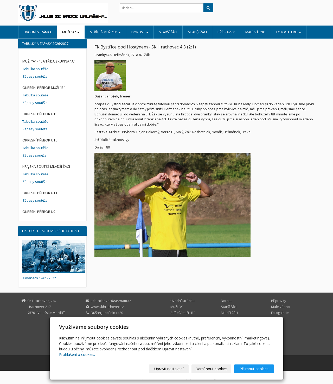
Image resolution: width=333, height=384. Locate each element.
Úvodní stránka (38, 32)
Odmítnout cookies (211, 368)
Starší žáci (168, 32)
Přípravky (226, 32)
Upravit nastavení (168, 368)
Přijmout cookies (254, 368)
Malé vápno (255, 32)
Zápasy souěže (34, 155)
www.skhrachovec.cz (107, 306)
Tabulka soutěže (35, 68)
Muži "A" (69, 32)
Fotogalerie (287, 32)
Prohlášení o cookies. (77, 354)
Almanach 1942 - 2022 (39, 278)
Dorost (138, 32)
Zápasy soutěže (35, 76)
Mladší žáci (197, 32)
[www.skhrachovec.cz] (65, 13)
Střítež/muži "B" (104, 32)
